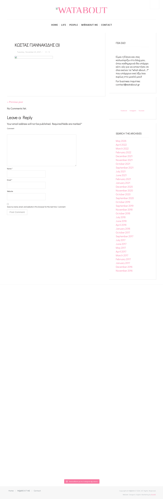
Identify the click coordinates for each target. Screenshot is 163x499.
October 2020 (123, 194)
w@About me (89, 24)
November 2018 (124, 209)
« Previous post (15, 101)
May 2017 (121, 247)
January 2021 (123, 182)
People (73, 24)
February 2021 (123, 179)
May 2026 (121, 140)
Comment (10, 128)
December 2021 (124, 156)
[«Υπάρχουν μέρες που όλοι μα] (141, 380)
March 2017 (122, 255)
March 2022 (122, 148)
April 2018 (121, 224)
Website (10, 191)
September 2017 (124, 236)
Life (63, 24)
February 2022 (123, 152)
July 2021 (121, 171)
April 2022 (121, 144)
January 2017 (123, 263)
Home (54, 24)
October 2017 (123, 232)
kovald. (153, 494)
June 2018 (121, 221)
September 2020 (125, 198)
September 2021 (124, 167)
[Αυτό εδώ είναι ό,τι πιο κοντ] (52, 298)
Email (9, 180)
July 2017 (120, 240)
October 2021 (123, 163)
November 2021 (124, 160)
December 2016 (124, 266)
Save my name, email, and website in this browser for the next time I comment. (36, 207)
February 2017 (123, 259)
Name (9, 168)
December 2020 (124, 186)
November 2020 (124, 190)
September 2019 (124, 205)
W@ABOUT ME (23, 491)
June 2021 (121, 175)
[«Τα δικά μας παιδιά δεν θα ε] (22, 378)
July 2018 (121, 217)
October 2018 (123, 213)
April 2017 (121, 251)
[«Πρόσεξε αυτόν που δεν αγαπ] (111, 381)
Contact (106, 24)
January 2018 (123, 228)
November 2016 (124, 270)
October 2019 (123, 202)
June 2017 (121, 243)
